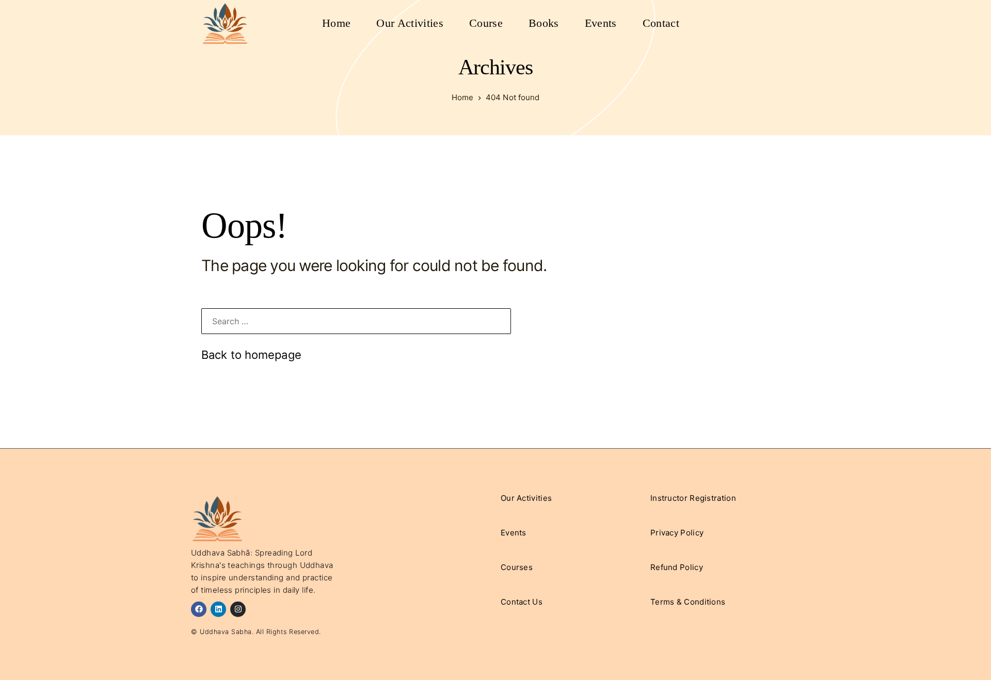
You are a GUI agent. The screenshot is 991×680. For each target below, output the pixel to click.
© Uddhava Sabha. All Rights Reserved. (256, 632)
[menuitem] (336, 23)
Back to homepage (251, 354)
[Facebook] (198, 609)
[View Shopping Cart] (758, 23)
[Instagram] (238, 609)
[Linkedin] (218, 609)
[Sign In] (779, 23)
